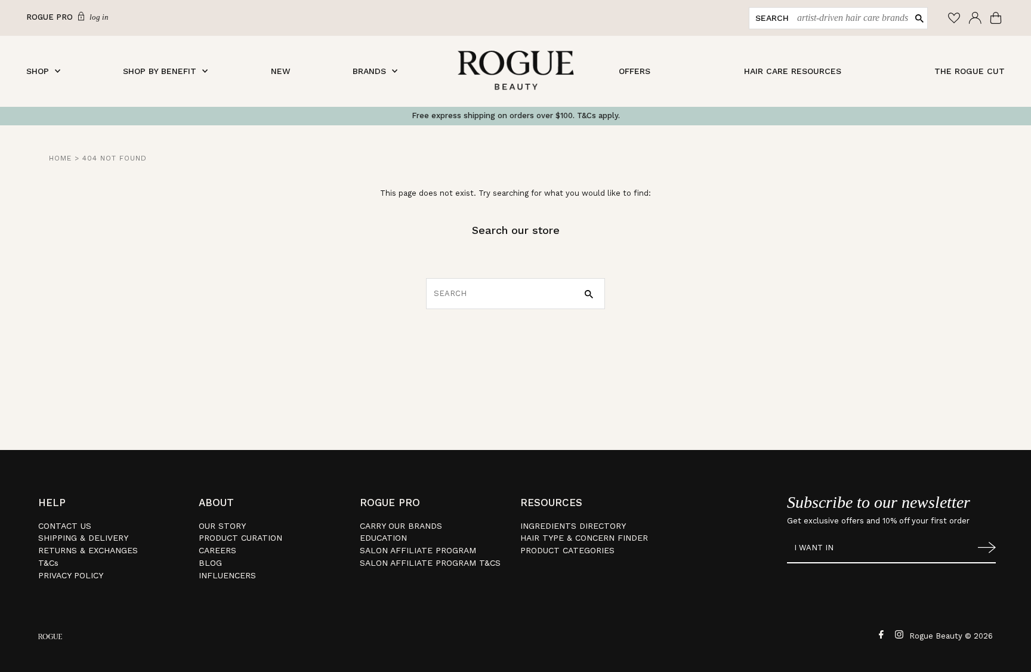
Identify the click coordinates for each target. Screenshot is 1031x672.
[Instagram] (897, 633)
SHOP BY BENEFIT (159, 71)
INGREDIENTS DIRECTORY (573, 526)
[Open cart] (997, 18)
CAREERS (217, 550)
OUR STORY (222, 526)
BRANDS (369, 71)
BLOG (210, 563)
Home (60, 158)
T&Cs (48, 563)
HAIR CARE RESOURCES (792, 71)
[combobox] (850, 18)
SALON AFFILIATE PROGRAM (418, 550)
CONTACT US (64, 526)
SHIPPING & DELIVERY (83, 537)
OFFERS (634, 71)
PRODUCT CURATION (240, 537)
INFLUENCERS (227, 575)
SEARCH (772, 18)
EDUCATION (383, 537)
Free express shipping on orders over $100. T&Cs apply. (516, 115)
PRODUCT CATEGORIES (567, 550)
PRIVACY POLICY (70, 575)
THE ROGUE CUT (969, 71)
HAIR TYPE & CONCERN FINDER (584, 537)
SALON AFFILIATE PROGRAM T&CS (430, 563)
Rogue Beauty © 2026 (951, 635)
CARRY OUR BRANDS (401, 526)
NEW (281, 71)
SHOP (37, 71)
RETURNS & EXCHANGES (88, 550)
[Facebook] (880, 633)
